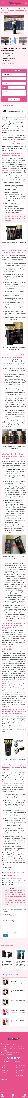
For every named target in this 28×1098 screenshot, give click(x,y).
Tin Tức (4, 1067)
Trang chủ (3, 9)
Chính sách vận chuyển (21, 1072)
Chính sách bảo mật (20, 1065)
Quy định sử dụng (20, 1075)
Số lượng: (4, 87)
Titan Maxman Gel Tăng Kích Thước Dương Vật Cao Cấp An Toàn (15, 902)
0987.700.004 (16, 144)
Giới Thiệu (4, 1065)
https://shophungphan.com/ (15, 872)
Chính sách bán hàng (20, 1067)
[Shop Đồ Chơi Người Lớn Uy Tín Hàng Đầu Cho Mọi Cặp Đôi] (14, 3)
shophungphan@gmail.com (14, 878)
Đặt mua (14, 99)
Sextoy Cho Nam (11, 9)
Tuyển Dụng (5, 1070)
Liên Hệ (4, 1072)
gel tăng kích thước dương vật (10, 170)
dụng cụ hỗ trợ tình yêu (8, 782)
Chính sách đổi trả (20, 1070)
